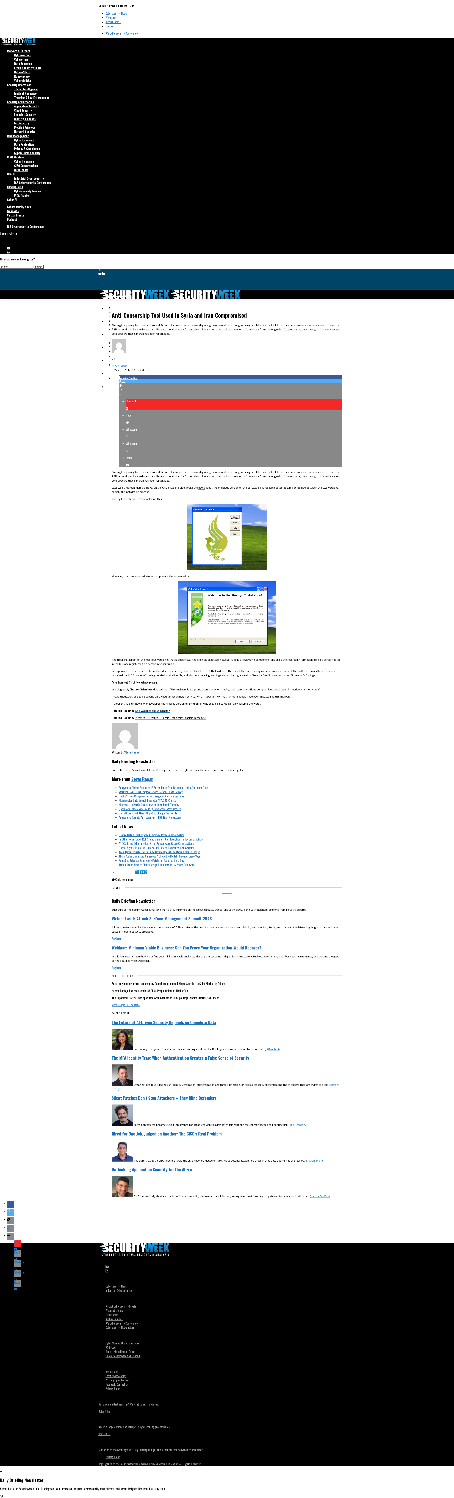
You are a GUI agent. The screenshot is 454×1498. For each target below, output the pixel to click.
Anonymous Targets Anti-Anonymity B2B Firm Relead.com (150, 817)
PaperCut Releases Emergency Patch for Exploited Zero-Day (151, 860)
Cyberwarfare (22, 55)
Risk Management (18, 136)
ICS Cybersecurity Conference (122, 33)
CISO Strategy (15, 157)
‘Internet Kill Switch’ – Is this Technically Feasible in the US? (170, 718)
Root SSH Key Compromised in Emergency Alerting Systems (151, 796)
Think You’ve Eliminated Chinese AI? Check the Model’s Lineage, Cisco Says (159, 856)
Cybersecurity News (116, 13)
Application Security (26, 106)
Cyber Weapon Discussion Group (123, 1343)
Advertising (112, 1372)
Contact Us (104, 1434)
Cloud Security (23, 110)
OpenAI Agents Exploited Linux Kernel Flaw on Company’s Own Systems (157, 848)
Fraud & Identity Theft (27, 68)
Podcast (110, 26)
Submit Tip (104, 1411)
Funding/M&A (15, 187)
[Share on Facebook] (230, 377)
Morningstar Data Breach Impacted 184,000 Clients (147, 800)
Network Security (24, 132)
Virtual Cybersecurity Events (121, 1306)
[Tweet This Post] (230, 381)
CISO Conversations (26, 166)
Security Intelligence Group (120, 1352)
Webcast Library (114, 1310)
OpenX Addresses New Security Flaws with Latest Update (150, 809)
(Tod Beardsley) (298, 1125)
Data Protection (24, 144)
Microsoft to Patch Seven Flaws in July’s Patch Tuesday (149, 805)
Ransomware (22, 76)
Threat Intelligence (26, 89)
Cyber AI (12, 200)
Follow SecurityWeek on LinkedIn (123, 1356)
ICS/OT (11, 174)
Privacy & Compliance (27, 149)
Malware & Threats (18, 51)
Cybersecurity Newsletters (120, 1327)
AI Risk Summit (114, 1319)
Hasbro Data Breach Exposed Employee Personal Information (151, 835)
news (201, 487)
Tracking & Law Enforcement (31, 97)
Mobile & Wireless (24, 127)
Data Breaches (23, 63)
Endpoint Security (25, 115)
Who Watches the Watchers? (152, 711)
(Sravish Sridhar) (314, 1160)
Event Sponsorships (116, 1376)
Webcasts (111, 18)
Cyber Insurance (24, 140)
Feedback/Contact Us (117, 1384)
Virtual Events (113, 22)
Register (116, 939)
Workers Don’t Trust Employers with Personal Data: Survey (150, 792)
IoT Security (21, 123)
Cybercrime (21, 59)
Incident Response (25, 93)
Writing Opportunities (117, 1380)
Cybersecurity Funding (27, 191)
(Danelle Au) (274, 1049)
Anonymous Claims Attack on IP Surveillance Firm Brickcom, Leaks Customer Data (163, 788)
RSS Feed (111, 1347)
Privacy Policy (113, 1389)
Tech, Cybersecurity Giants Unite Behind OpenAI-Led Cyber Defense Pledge (159, 852)
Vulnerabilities (23, 80)
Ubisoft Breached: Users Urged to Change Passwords (148, 813)
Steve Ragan (119, 366)
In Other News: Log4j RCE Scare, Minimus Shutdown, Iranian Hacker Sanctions (161, 839)
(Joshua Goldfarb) (320, 1196)
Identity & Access (25, 119)
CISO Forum (21, 170)
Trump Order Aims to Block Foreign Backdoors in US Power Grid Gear (156, 865)
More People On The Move (126, 1005)
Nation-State (22, 72)
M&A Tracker (22, 195)
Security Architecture (20, 102)
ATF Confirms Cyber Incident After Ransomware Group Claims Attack (156, 843)
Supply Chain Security (27, 153)
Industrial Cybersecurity (29, 178)
